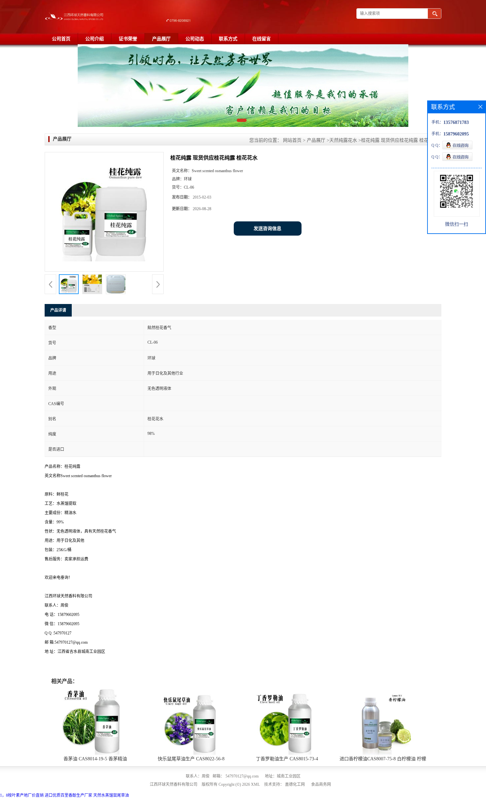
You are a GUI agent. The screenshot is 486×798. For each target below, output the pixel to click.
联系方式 (228, 38)
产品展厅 (161, 38)
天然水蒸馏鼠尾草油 (111, 795)
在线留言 (261, 38)
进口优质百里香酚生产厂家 (68, 795)
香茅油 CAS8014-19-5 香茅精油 (95, 758)
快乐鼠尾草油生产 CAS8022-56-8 (191, 758)
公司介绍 (94, 38)
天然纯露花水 (343, 140)
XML (255, 784)
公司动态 (194, 38)
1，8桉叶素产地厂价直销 (22, 795)
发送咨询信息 (267, 228)
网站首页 (292, 140)
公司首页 (61, 38)
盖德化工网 (295, 784)
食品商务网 (321, 784)
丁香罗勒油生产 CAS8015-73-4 (287, 758)
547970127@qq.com (242, 776)
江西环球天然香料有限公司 (173, 784)
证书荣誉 (128, 38)
